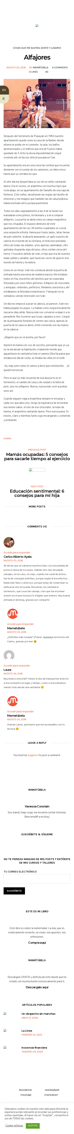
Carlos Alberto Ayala (17, 556)
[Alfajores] (37, 103)
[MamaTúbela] (37, 26)
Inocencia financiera (34, 1047)
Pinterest (28, 438)
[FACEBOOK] (26, 14)
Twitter (22, 438)
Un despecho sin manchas (38, 1013)
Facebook (16, 438)
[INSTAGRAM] (33, 14)
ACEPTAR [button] (33, 1125)
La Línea (27, 1030)
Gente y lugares (51, 47)
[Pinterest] (47, 14)
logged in (33, 755)
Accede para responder (17, 553)
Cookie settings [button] (14, 1126)
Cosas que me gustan (26, 47)
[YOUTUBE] (40, 14)
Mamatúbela (16, 628)
